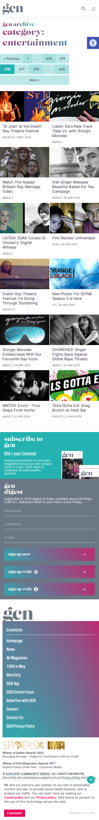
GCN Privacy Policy (20, 726)
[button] (93, 43)
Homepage (14, 641)
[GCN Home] (13, 9)
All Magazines (16, 658)
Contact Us (14, 718)
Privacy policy (46, 797)
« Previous (11, 58)
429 (62, 69)
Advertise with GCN (21, 701)
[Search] (83, 9)
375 (62, 58)
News (10, 649)
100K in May (15, 667)
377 (22, 69)
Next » (34, 80)
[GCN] (18, 619)
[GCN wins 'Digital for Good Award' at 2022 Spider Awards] (23, 745)
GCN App (12, 684)
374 (49, 58)
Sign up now (19, 554)
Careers (12, 709)
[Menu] (93, 9)
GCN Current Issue (20, 692)
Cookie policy (13, 797)
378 (36, 69)
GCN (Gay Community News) (28, 773)
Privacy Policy (70, 777)
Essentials (14, 630)
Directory (13, 675)
